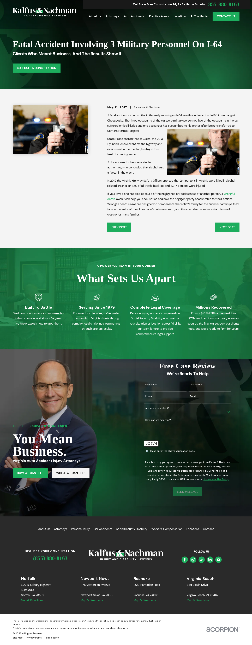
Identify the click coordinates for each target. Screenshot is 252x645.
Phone (148, 396)
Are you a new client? (157, 408)
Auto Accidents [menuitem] (134, 16)
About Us (44, 529)
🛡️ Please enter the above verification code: (170, 451)
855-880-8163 (223, 4)
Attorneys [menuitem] (112, 16)
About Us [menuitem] (95, 16)
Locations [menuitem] (180, 16)
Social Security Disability (131, 529)
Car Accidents (103, 529)
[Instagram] (193, 559)
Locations (192, 529)
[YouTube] (218, 559)
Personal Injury (80, 529)
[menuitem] (18, 638)
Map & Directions (32, 600)
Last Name (196, 384)
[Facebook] (184, 559)
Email (193, 396)
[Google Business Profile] (201, 559)
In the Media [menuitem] (199, 16)
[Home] (45, 12)
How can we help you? (158, 420)
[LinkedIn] (210, 559)
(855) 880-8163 (50, 558)
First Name (151, 384)
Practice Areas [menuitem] (159, 16)
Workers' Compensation (166, 529)
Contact (208, 529)
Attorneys (60, 529)
